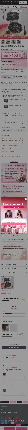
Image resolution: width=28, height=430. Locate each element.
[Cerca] (25, 199)
